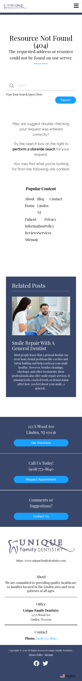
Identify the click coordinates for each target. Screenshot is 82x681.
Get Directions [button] (41, 442)
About (29, 199)
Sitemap (31, 239)
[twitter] (45, 665)
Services (44, 232)
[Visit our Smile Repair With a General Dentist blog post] (41, 336)
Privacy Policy (36, 654)
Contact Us (41, 516)
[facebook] (37, 665)
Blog (40, 199)
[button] (76, 5)
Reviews (31, 232)
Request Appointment (41, 479)
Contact (56, 199)
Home (30, 205)
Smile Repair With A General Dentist (33, 345)
